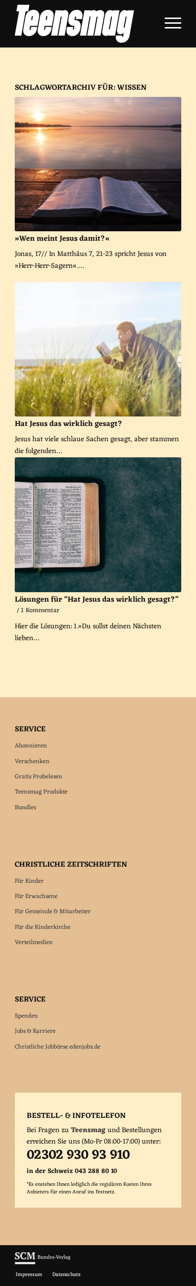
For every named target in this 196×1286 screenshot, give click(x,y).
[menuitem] (168, 24)
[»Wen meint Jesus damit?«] (98, 164)
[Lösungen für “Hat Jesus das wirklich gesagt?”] (98, 524)
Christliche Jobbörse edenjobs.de (57, 1046)
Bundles (25, 807)
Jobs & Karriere (35, 1031)
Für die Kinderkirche (42, 927)
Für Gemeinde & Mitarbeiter (53, 911)
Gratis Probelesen (38, 776)
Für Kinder (29, 881)
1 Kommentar (40, 610)
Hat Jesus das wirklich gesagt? (68, 424)
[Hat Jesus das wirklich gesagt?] (98, 349)
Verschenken (32, 761)
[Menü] (168, 24)
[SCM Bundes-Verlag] (42, 1263)
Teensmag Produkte (41, 791)
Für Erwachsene (36, 896)
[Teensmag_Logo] (81, 24)
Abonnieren (31, 745)
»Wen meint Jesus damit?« (62, 239)
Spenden (26, 1016)
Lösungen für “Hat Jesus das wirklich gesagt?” (96, 599)
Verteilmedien (34, 942)
